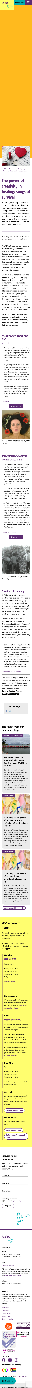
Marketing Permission (10, 1199)
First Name (6, 1175)
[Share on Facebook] (6, 711)
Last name (5, 1183)
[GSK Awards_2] (9, 1326)
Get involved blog (8, 735)
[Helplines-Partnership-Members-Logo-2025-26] (9, 1339)
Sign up (8, 1206)
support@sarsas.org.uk (13, 1019)
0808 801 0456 (10, 959)
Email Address (7, 1191)
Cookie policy (6, 1316)
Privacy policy (6, 1313)
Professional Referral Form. (12, 1275)
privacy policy (17, 1201)
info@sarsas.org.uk (11, 1055)
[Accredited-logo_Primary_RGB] (23, 1325)
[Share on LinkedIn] (10, 711)
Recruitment (5, 1307)
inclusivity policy (22, 1376)
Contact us (5, 1310)
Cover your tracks (7, 1319)
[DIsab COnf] (23, 1334)
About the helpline (9, 982)
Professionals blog (8, 795)
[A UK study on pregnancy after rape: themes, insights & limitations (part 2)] (16, 877)
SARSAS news (18, 735)
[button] (16, 406)
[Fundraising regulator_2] (9, 1350)
